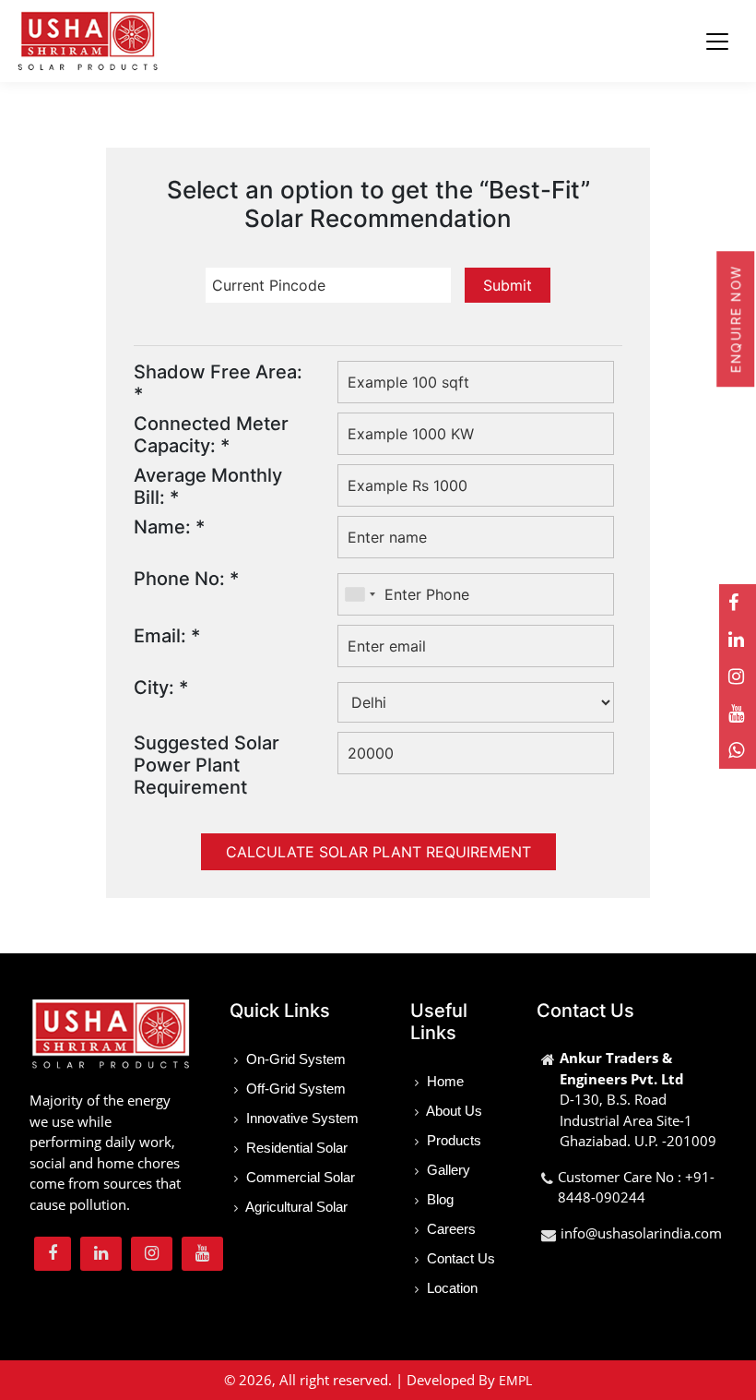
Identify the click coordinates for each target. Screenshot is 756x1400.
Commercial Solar (298, 1177)
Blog (438, 1199)
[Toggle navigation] (717, 41)
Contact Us (459, 1258)
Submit (507, 285)
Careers (449, 1229)
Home (443, 1081)
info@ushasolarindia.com (641, 1233)
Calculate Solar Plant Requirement (378, 852)
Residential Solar (295, 1147)
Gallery (446, 1170)
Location (450, 1288)
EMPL (515, 1380)
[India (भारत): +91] (359, 594)
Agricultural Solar (295, 1207)
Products (452, 1140)
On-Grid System (294, 1059)
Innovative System (300, 1118)
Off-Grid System (294, 1088)
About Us (452, 1111)
